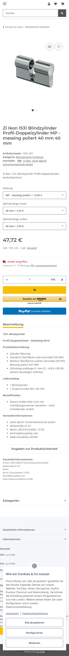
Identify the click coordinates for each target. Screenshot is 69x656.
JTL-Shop (40, 651)
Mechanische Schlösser (30, 157)
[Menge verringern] (7, 279)
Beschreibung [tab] (13, 324)
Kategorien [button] (11, 500)
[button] (49, 3)
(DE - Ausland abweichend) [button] (43, 265)
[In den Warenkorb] (5, 38)
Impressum (12, 613)
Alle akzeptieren (34, 622)
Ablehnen (34, 642)
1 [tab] (33, 110)
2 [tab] (36, 110)
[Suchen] (62, 13)
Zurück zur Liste (13, 26)
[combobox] (34, 195)
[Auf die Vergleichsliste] (49, 46)
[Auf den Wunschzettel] (59, 46)
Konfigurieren (34, 632)
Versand (32, 248)
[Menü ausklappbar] (4, 2)
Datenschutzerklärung (35, 613)
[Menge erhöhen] (62, 279)
